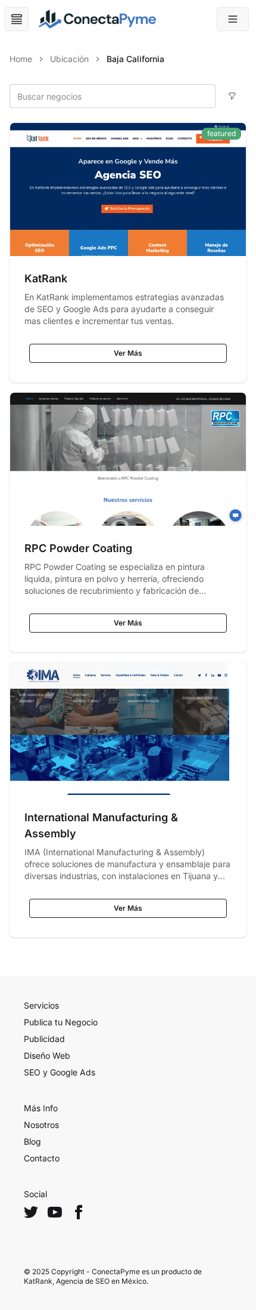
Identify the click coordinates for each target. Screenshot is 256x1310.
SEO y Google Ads (59, 1072)
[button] (233, 19)
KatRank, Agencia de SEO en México (85, 1281)
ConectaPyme (116, 1271)
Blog (32, 1141)
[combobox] (112, 96)
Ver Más (128, 353)
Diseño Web (47, 1055)
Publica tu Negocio (61, 1022)
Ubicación (69, 59)
